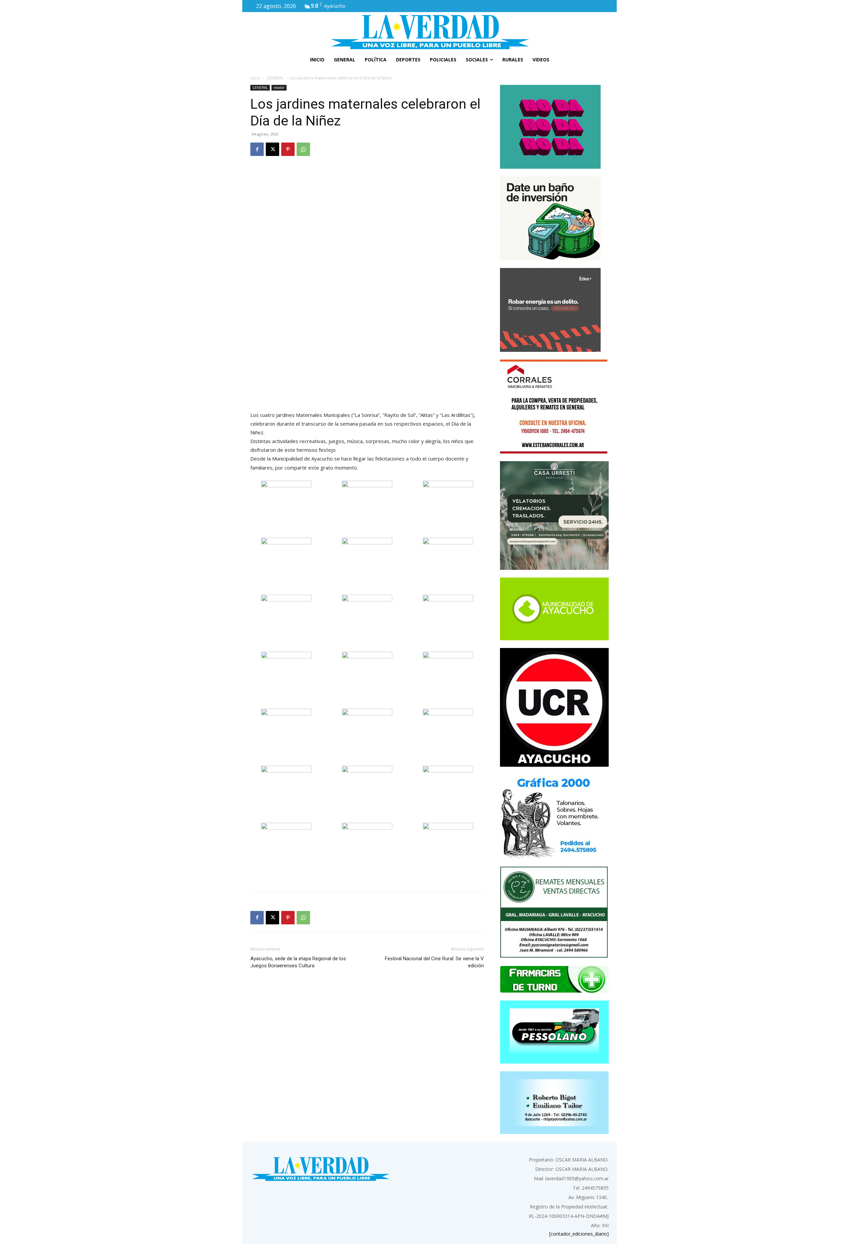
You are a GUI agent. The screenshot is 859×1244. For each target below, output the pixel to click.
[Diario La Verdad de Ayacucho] (429, 32)
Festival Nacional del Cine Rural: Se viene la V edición (434, 962)
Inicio (255, 78)
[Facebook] (257, 149)
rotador (279, 87)
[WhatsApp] (303, 149)
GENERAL (275, 78)
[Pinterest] (288, 149)
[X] (272, 149)
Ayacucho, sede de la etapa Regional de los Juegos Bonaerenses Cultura (298, 962)
